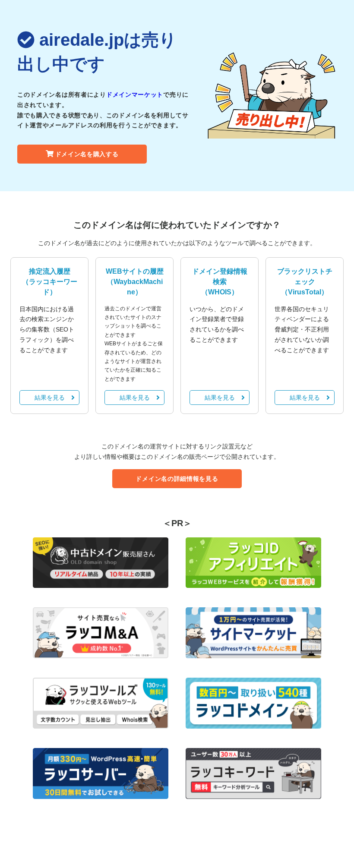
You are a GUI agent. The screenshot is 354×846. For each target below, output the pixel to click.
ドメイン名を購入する (87, 154)
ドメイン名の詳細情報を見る (177, 478)
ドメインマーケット (134, 94)
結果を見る (50, 397)
